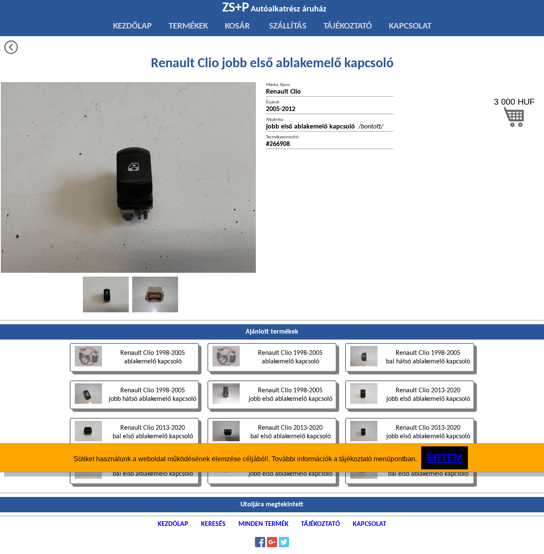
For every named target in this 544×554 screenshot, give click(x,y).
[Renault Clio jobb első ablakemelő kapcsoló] (106, 294)
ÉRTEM (444, 457)
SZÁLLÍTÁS (286, 26)
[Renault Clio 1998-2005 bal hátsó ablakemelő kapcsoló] (410, 373)
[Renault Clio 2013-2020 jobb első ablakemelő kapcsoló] (410, 410)
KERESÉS (213, 524)
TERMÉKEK (188, 26)
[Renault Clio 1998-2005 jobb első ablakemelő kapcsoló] (273, 410)
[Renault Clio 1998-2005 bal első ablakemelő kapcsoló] (410, 485)
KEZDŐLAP (132, 26)
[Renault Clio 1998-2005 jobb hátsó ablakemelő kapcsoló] (135, 410)
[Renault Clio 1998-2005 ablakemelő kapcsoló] (135, 373)
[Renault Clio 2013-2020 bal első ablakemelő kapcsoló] (135, 485)
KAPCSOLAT (410, 26)
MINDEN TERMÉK (263, 524)
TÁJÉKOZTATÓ (347, 26)
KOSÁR (237, 26)
